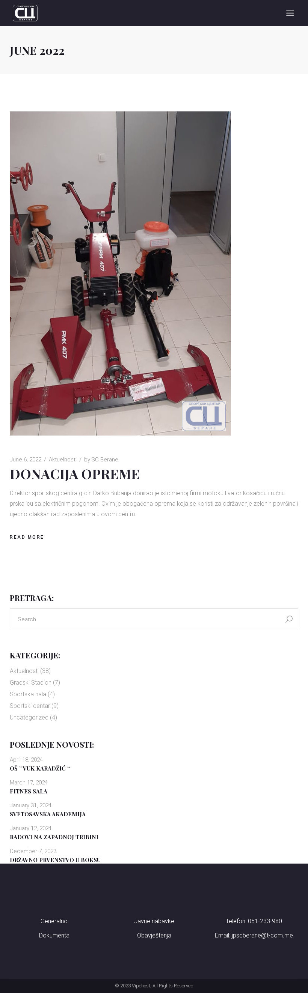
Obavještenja (154, 935)
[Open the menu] (290, 13)
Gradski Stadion (30, 682)
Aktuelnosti (63, 459)
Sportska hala (28, 694)
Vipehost (141, 985)
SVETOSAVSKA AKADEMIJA (48, 814)
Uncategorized (29, 717)
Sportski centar (30, 705)
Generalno (54, 921)
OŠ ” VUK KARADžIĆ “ (40, 768)
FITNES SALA (28, 791)
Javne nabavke (154, 921)
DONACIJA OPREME (75, 473)
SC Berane (101, 459)
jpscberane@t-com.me (262, 935)
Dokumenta (54, 935)
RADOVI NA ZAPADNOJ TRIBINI (54, 837)
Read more (27, 537)
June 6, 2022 (25, 459)
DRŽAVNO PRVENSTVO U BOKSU (55, 860)
